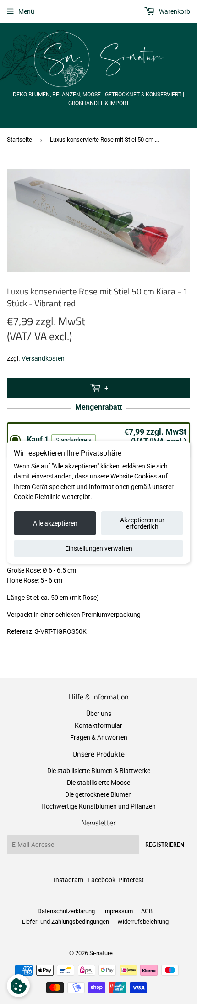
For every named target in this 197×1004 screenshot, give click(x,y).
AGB (147, 911)
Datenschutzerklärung (66, 911)
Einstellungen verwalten (98, 548)
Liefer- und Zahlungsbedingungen (65, 921)
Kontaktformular (98, 725)
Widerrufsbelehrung (143, 921)
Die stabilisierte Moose (98, 782)
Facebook (101, 879)
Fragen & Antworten (98, 737)
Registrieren (164, 844)
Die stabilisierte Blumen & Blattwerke (98, 770)
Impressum (118, 911)
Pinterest (131, 879)
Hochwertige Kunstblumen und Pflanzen (98, 806)
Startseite (19, 139)
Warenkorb (174, 11)
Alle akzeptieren (55, 523)
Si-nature (101, 953)
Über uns (98, 713)
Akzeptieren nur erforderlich (142, 523)
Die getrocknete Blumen (98, 794)
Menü (26, 11)
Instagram (68, 879)
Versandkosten (43, 358)
